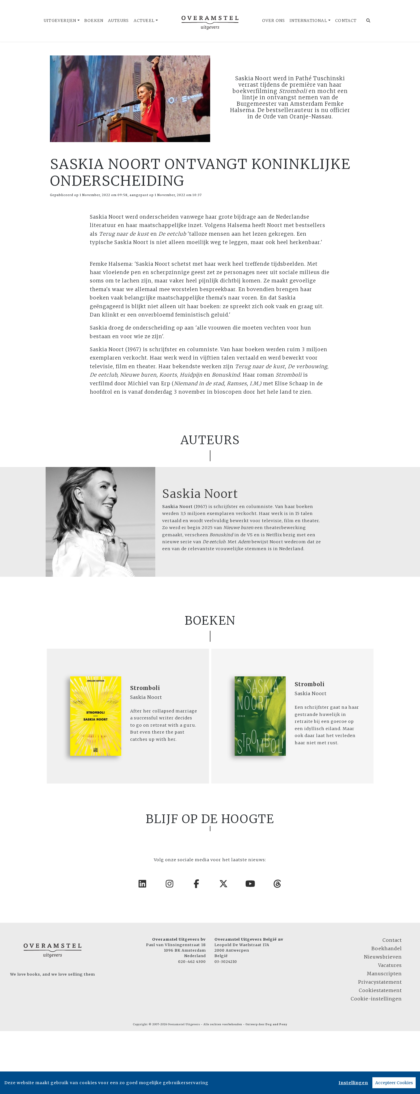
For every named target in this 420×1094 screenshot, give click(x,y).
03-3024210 (225, 961)
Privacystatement (380, 982)
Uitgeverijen (60, 20)
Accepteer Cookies (394, 1082)
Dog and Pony (276, 1024)
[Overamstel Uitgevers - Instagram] (169, 883)
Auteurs (118, 20)
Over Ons (273, 20)
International (308, 20)
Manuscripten (384, 973)
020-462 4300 (192, 961)
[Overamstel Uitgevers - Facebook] (196, 883)
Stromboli (145, 688)
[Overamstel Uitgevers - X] (223, 883)
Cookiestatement (380, 990)
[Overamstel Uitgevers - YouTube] (250, 883)
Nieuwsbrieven (383, 957)
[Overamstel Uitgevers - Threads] (277, 883)
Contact (345, 20)
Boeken (93, 20)
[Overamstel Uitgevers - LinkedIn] (142, 883)
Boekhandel (387, 948)
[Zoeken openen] (368, 21)
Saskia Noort (200, 494)
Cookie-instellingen (376, 999)
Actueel (144, 20)
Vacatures (390, 965)
